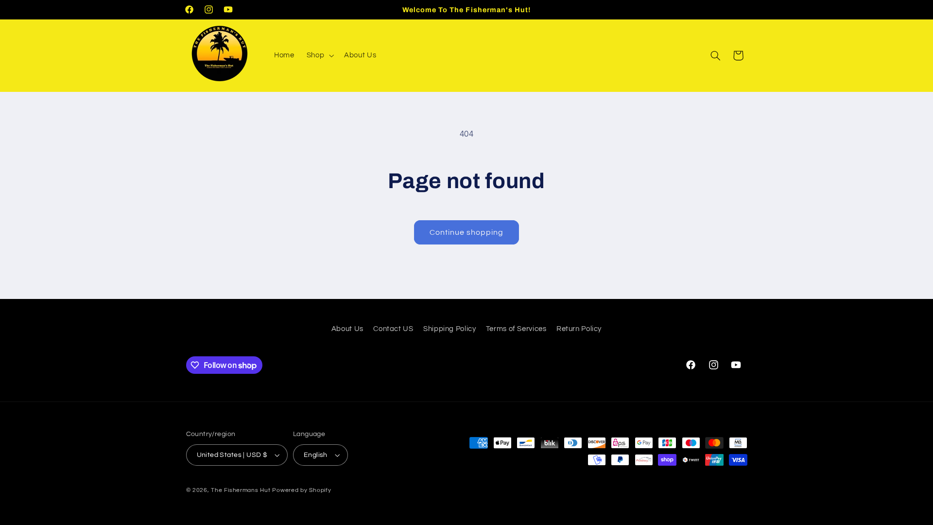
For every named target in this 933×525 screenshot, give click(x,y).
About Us (347, 328)
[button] (319, 55)
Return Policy (579, 328)
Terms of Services (516, 328)
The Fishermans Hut (240, 490)
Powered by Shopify (301, 490)
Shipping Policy (449, 328)
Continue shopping (467, 232)
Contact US (393, 328)
